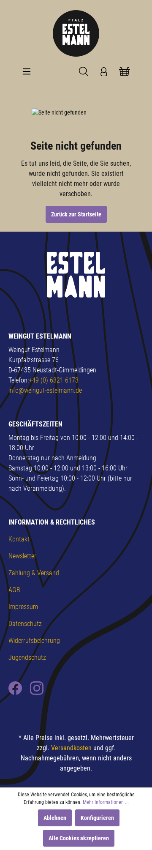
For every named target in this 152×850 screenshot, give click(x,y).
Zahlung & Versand (33, 573)
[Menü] (26, 71)
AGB (14, 590)
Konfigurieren (97, 817)
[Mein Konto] (103, 71)
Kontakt (19, 539)
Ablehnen (54, 817)
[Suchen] (83, 71)
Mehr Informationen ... (106, 802)
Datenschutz (25, 624)
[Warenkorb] (124, 71)
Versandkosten (71, 748)
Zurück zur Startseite (76, 214)
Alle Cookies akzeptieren (79, 838)
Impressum (23, 607)
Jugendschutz (27, 657)
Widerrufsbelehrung (34, 641)
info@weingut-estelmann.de (45, 390)
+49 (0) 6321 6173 (54, 380)
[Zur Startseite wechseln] (76, 33)
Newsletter (22, 556)
